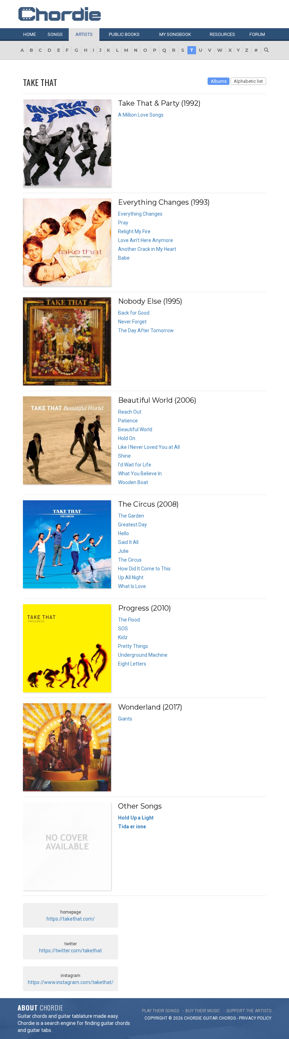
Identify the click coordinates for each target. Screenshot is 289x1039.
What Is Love (132, 586)
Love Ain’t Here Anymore (145, 240)
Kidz (123, 637)
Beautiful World (135, 429)
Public (124, 34)
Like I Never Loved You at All (149, 447)
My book (175, 34)
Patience (128, 420)
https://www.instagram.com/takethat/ (70, 982)
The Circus (130, 560)
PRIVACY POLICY (255, 1018)
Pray (123, 222)
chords (227, 1018)
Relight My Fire (134, 231)
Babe (124, 258)
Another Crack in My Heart (147, 249)
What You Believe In (140, 473)
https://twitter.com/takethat (70, 950)
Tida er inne (132, 826)
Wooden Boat (133, 482)
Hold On (126, 438)
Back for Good (133, 313)
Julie (123, 551)
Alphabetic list (248, 81)
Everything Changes (140, 214)
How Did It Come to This (144, 568)
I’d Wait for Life (134, 465)
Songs (55, 34)
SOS (123, 628)
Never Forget (132, 321)
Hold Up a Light (136, 818)
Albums (219, 81)
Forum (257, 34)
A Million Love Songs (141, 115)
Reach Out (129, 412)
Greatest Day (132, 524)
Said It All (128, 542)
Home (29, 34)
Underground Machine (142, 655)
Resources (222, 34)
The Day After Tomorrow (146, 330)
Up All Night (130, 577)
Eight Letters (132, 664)
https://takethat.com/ (71, 919)
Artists (84, 34)
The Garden (131, 516)
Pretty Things (133, 646)
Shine (124, 456)
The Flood (129, 620)
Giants (125, 719)
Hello (123, 533)
